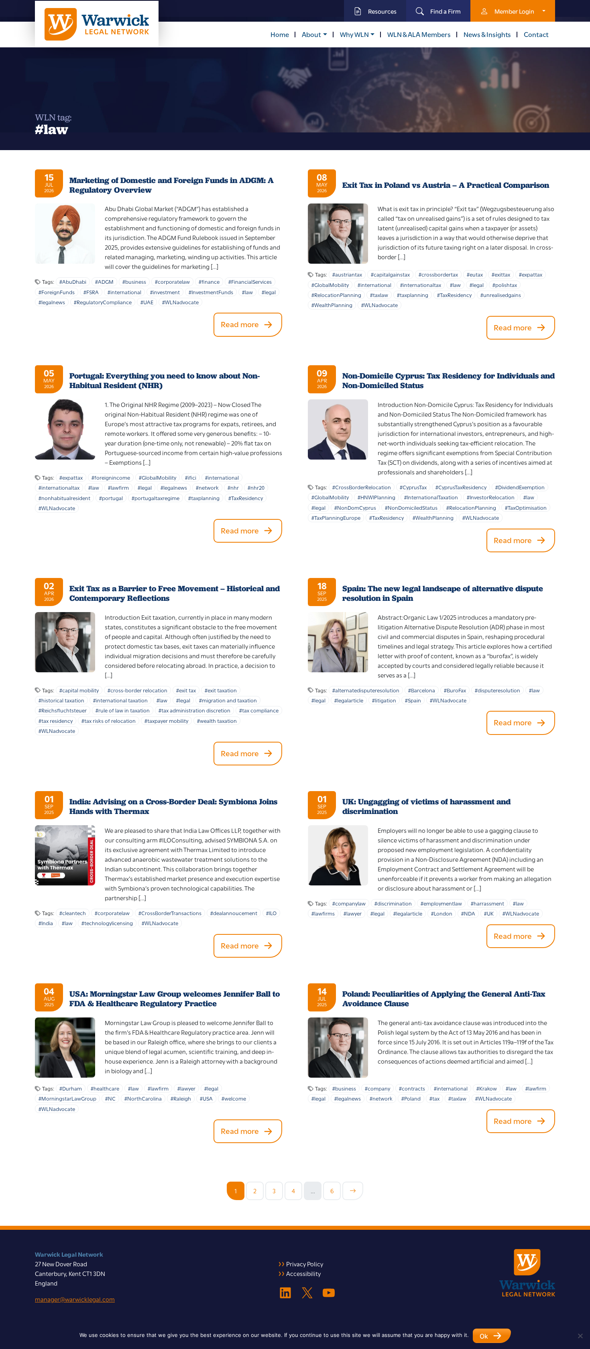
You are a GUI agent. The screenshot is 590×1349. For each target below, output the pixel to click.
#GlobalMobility (330, 285)
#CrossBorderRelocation (361, 487)
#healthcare (105, 1088)
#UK (489, 913)
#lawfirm (118, 487)
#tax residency (56, 720)
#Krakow (486, 1088)
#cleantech (72, 913)
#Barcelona (421, 690)
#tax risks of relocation (108, 720)
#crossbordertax (438, 274)
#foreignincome (111, 477)
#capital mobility (79, 690)
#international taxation (120, 700)
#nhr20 (256, 487)
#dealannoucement (233, 913)
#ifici (190, 477)
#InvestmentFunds (211, 292)
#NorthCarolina (143, 1098)
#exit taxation (221, 690)
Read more (240, 323)
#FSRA (91, 292)
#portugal (111, 498)
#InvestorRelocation (491, 497)
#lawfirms (323, 913)
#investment (165, 292)
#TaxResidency (454, 295)
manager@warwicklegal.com (75, 1298)
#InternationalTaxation (431, 497)
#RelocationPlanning (336, 295)
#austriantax (347, 274)
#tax (434, 1098)
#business (134, 281)
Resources (382, 10)
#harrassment (487, 903)
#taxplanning (412, 295)
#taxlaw (379, 295)
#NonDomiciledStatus (411, 507)
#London (441, 913)
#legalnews (52, 302)
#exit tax (186, 690)
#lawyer (353, 913)
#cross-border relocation (137, 690)
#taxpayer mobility (166, 720)
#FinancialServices (250, 281)
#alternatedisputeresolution (365, 690)
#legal (269, 292)
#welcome (234, 1098)
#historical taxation (61, 700)
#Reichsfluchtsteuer (63, 710)
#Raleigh (181, 1098)
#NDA (468, 913)
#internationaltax (420, 285)
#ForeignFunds (57, 292)
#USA (206, 1098)
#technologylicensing (107, 923)
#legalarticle (348, 700)
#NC (110, 1098)
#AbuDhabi (72, 281)
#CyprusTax (413, 487)
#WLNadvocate (180, 302)
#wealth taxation (217, 720)
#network (207, 487)
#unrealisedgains (500, 295)
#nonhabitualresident (64, 498)
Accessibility (303, 1273)
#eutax (475, 274)
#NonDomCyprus (355, 507)
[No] (580, 1336)
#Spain (413, 700)
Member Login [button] (514, 10)
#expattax (530, 274)
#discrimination (393, 903)
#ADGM (104, 281)
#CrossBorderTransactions (169, 913)
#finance (209, 281)
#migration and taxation (228, 700)
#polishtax (504, 285)
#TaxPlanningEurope (335, 517)
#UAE (146, 302)
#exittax (501, 274)
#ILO (271, 913)
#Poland (411, 1098)
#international (124, 292)
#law (247, 292)
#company (377, 1088)
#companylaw (349, 903)
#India (46, 923)
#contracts (412, 1088)
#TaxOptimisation (526, 507)
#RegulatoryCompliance (103, 302)
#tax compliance (259, 710)
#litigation (384, 700)
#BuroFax (455, 690)
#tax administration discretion (194, 710)
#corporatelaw (172, 281)
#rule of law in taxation (123, 710)
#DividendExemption (520, 487)
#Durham (70, 1088)
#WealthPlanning (331, 305)
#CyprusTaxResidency (460, 487)
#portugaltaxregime (155, 498)
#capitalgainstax (390, 274)
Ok (484, 1336)
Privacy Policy (304, 1263)
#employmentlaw (441, 903)
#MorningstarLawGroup (67, 1098)
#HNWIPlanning (376, 497)
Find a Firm (445, 10)
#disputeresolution (497, 690)
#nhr (233, 487)
